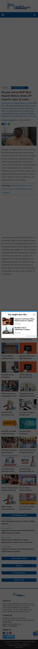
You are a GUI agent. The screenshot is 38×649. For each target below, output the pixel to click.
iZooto (34, 336)
